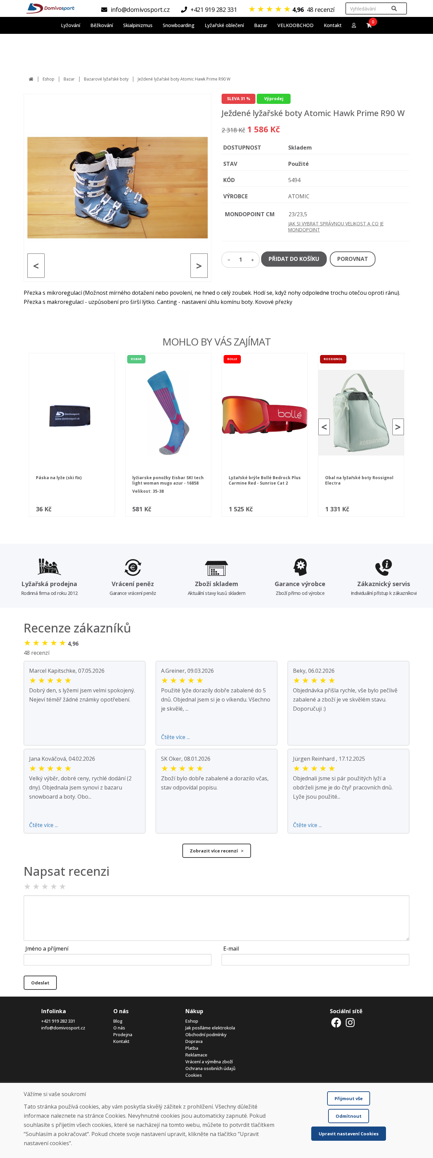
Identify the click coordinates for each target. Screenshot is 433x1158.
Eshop (48, 79)
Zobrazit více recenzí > (217, 851)
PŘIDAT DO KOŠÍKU (294, 259)
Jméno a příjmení (46, 948)
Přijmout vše (349, 1098)
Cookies (193, 1075)
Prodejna (122, 1034)
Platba (191, 1048)
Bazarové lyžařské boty (106, 79)
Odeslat (40, 983)
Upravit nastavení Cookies (349, 1134)
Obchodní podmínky (206, 1034)
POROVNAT (352, 259)
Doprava (194, 1041)
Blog (117, 1021)
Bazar (69, 79)
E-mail (231, 948)
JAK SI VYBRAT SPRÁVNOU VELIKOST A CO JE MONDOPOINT (336, 226)
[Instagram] (350, 1022)
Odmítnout (349, 1116)
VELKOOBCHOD (295, 25)
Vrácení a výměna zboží (209, 1062)
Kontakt (333, 25)
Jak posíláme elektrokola (210, 1028)
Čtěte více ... (175, 737)
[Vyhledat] (394, 8)
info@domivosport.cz (63, 1028)
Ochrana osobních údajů (210, 1068)
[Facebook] (336, 1022)
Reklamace (196, 1055)
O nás (119, 1028)
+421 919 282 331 (58, 1021)
